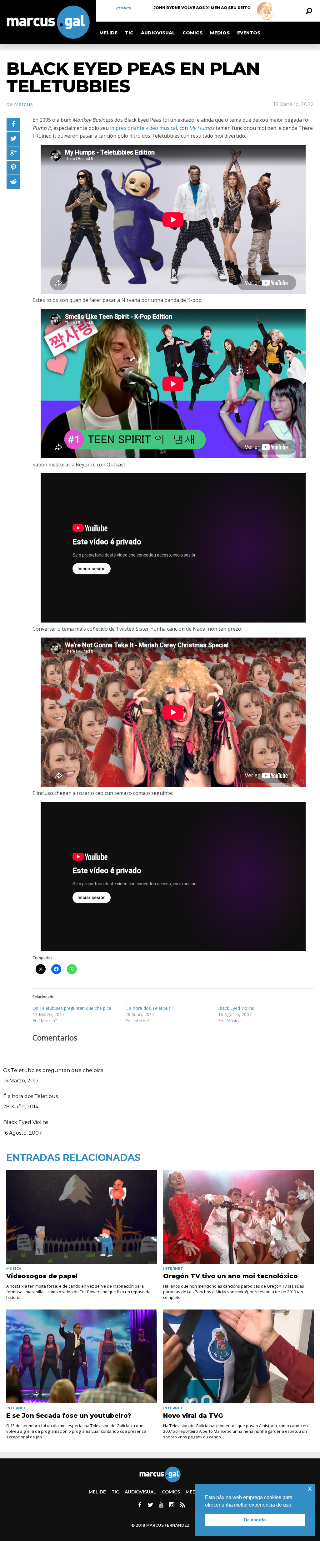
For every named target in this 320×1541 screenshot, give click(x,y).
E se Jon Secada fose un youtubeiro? (68, 1415)
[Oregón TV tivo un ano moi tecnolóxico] (238, 1217)
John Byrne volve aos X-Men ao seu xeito (202, 7)
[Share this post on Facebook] (13, 124)
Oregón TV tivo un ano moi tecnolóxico (230, 1276)
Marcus (23, 104)
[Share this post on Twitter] (13, 139)
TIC (129, 33)
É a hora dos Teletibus (148, 1008)
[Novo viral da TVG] (238, 1357)
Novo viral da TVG (193, 1415)
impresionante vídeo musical (143, 128)
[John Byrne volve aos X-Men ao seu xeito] (266, 11)
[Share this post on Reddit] (13, 182)
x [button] (310, 1488)
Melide (108, 33)
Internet (173, 1268)
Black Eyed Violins (236, 1008)
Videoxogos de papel (42, 1276)
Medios (220, 33)
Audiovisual (158, 33)
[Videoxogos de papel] (81, 1217)
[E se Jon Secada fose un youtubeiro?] (81, 1357)
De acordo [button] (255, 1519)
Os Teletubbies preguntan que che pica (71, 1008)
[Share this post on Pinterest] (13, 168)
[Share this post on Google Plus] (13, 153)
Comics (123, 8)
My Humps (201, 128)
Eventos (248, 33)
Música (13, 1268)
